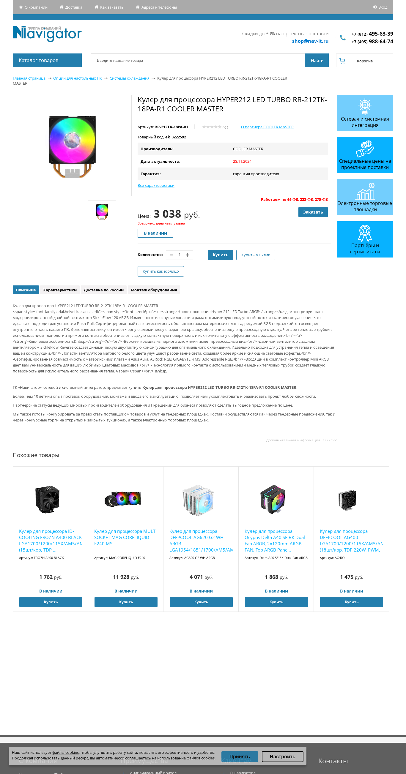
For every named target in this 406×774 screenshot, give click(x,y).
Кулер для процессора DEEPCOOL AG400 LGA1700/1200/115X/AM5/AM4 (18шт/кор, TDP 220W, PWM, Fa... (351, 540)
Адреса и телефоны (159, 7)
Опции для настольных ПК (77, 78)
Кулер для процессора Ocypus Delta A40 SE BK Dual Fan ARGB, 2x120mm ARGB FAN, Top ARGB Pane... (275, 540)
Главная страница (29, 78)
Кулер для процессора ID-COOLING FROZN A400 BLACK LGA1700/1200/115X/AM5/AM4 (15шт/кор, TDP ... (50, 540)
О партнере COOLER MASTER (267, 126)
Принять (239, 756)
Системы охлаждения (130, 78)
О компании (36, 7)
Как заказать (112, 7)
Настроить (282, 756)
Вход (382, 7)
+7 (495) (372, 42)
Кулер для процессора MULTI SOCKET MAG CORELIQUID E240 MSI (125, 537)
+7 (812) (372, 34)
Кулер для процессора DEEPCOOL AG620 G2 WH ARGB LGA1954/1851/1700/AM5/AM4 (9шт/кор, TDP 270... (201, 540)
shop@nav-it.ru (310, 41)
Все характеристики (156, 185)
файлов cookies (201, 758)
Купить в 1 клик (255, 255)
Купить (221, 255)
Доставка (73, 7)
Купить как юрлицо (161, 271)
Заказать (313, 212)
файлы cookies (65, 752)
